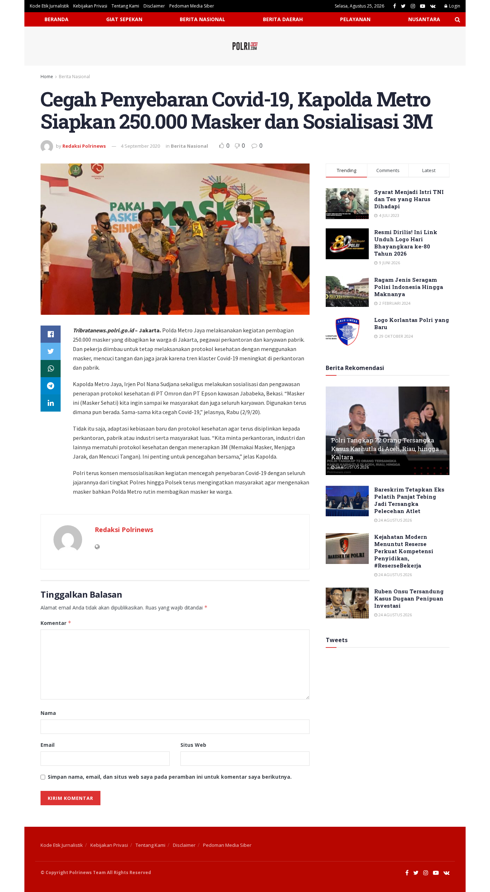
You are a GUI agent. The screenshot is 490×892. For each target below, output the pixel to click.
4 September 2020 (140, 146)
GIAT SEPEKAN (124, 19)
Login (454, 6)
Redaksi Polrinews (84, 146)
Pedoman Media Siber (191, 6)
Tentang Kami (125, 6)
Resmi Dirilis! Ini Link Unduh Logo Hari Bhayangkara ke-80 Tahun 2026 (405, 242)
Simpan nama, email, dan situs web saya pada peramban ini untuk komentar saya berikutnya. (170, 776)
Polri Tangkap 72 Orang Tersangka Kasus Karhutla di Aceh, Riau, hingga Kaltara (385, 448)
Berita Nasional (74, 76)
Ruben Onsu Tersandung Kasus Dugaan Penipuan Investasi (409, 598)
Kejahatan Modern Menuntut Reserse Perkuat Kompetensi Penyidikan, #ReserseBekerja (403, 551)
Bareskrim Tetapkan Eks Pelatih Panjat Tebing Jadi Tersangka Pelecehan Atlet (409, 500)
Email (48, 744)
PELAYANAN (355, 19)
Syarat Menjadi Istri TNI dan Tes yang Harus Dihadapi (409, 199)
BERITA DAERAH (283, 19)
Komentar (56, 623)
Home (47, 76)
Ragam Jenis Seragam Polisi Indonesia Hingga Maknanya (408, 287)
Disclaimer (154, 6)
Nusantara (424, 19)
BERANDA (56, 19)
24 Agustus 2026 (351, 467)
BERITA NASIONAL (202, 19)
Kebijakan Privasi (90, 6)
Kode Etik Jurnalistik (49, 6)
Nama (48, 713)
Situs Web (193, 744)
